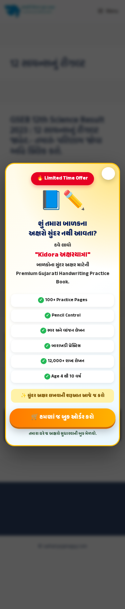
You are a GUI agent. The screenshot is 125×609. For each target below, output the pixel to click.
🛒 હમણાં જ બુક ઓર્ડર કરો (62, 417)
